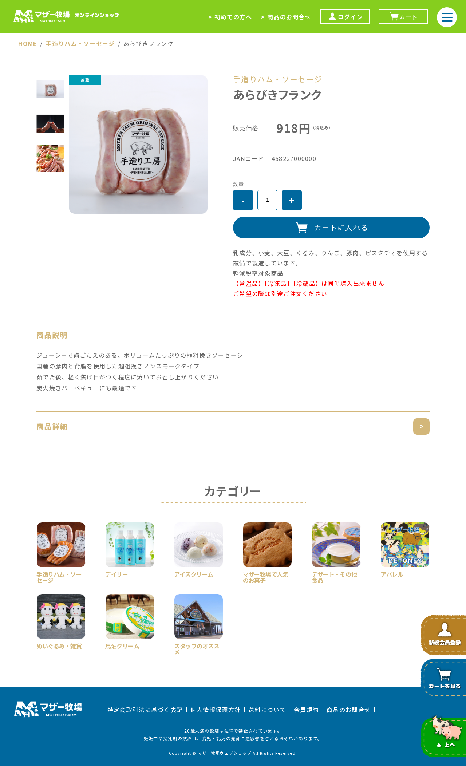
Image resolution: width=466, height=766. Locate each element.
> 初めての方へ (230, 16)
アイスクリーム (193, 573)
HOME (27, 43)
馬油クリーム (122, 645)
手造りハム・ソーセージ (80, 43)
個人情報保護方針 (215, 709)
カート (408, 16)
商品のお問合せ (349, 709)
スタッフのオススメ (196, 648)
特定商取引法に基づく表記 (145, 709)
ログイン (350, 16)
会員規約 (306, 709)
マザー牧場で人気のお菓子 (265, 576)
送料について (267, 709)
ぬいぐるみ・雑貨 (59, 645)
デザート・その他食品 (334, 576)
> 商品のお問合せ (286, 16)
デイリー (116, 573)
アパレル (391, 573)
